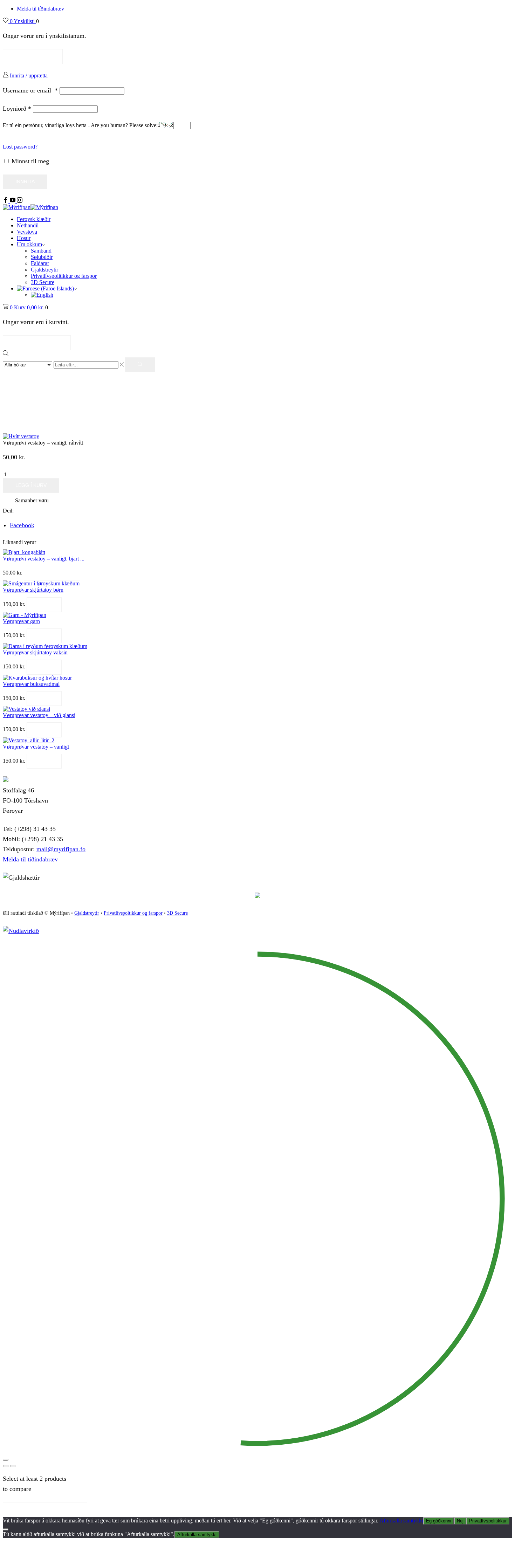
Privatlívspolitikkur (488, 1520)
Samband (41, 251)
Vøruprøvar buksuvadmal (31, 684)
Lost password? (20, 147)
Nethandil (28, 225)
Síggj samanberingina (45, 1509)
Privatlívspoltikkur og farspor (133, 913)
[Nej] (5, 1529)
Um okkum (29, 244)
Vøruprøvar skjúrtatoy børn (33, 590)
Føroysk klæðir (33, 219)
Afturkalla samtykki (401, 1520)
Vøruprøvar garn (21, 621)
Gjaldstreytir (44, 270)
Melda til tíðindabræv (40, 9)
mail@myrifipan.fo (60, 849)
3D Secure (42, 282)
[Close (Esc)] (5, 1460)
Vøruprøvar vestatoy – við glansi (39, 715)
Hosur (23, 238)
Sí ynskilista (32, 56)
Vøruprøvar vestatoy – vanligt (36, 747)
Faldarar (40, 263)
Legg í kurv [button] (52, 573)
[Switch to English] (42, 295)
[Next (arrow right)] (12, 1466)
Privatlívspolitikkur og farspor (64, 276)
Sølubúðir (42, 257)
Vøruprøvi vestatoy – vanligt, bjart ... (43, 559)
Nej (460, 1520)
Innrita (25, 181)
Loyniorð (17, 108)
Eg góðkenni (438, 1520)
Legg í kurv (31, 485)
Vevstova (27, 232)
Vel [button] (44, 604)
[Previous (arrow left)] (5, 1466)
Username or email (30, 90)
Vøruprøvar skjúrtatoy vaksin (35, 652)
